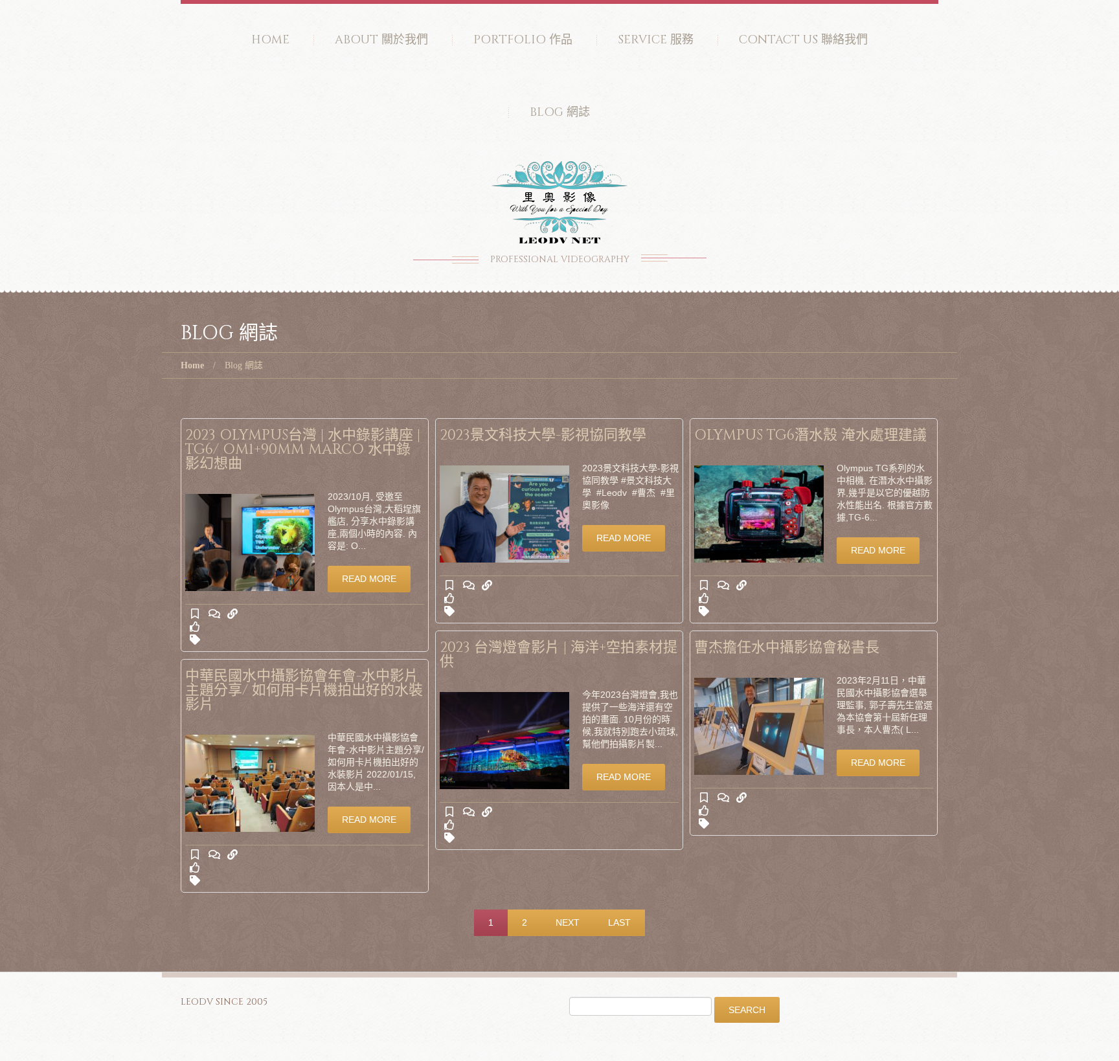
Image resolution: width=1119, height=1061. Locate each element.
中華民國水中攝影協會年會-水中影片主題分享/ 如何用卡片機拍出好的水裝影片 (304, 690)
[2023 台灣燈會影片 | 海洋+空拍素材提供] (504, 740)
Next (568, 922)
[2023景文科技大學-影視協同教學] (504, 514)
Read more (369, 579)
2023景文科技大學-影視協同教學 (543, 435)
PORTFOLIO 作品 (522, 40)
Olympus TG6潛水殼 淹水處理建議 (810, 435)
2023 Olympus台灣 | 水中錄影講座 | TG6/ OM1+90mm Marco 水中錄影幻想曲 (302, 449)
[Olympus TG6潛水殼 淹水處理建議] (759, 514)
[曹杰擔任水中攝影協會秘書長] (759, 726)
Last (619, 922)
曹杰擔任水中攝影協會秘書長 (786, 647)
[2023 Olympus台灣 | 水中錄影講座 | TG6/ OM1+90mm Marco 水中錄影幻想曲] (250, 542)
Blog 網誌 (560, 112)
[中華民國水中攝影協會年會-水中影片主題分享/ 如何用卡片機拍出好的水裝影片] (250, 783)
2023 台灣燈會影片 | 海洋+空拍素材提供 (558, 654)
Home (270, 40)
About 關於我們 (381, 40)
